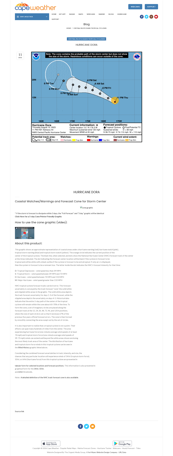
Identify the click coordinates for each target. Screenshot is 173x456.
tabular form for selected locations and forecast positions (39, 366)
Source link (19, 411)
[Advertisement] (86, 153)
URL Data (122, 452)
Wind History (24, 347)
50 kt (41, 369)
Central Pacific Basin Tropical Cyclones (90, 28)
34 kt (36, 369)
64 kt (20, 372)
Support (151, 7)
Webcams (135, 7)
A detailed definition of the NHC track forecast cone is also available (49, 377)
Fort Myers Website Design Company (102, 452)
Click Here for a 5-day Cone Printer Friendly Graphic (38, 216)
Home (68, 28)
